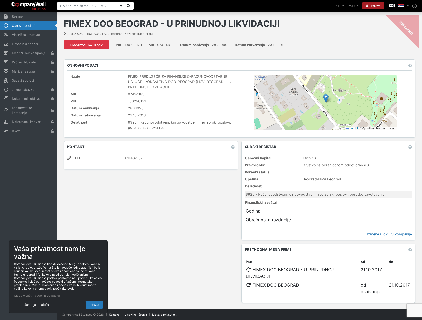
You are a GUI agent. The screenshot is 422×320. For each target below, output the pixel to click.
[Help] (414, 6)
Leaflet (353, 128)
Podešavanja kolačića (32, 305)
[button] (398, 5)
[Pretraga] (129, 6)
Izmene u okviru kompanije (389, 234)
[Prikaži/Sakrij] (121, 6)
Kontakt (114, 314)
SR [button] (339, 6)
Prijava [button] (375, 6)
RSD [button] (352, 6)
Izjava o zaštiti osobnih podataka (37, 295)
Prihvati (94, 305)
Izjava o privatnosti (164, 314)
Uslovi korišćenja (135, 314)
